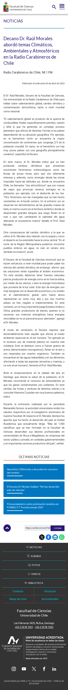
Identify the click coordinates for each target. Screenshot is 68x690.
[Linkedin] (54, 669)
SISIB (22, 681)
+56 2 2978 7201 (24, 627)
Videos (35, 573)
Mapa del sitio (18, 599)
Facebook (48, 537)
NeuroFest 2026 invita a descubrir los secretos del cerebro (32, 471)
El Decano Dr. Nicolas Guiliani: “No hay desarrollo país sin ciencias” (33, 488)
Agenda (36, 556)
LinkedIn (55, 537)
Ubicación (50, 591)
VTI (29, 681)
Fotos (36, 565)
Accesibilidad (50, 599)
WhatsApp (62, 537)
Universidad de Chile (41, 681)
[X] (34, 669)
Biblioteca (36, 582)
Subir (7, 528)
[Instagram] (14, 669)
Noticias (13, 20)
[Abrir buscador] (54, 7)
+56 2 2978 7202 (44, 627)
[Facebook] (44, 669)
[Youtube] (24, 669)
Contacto (18, 591)
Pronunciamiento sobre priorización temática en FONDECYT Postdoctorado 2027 (33, 505)
